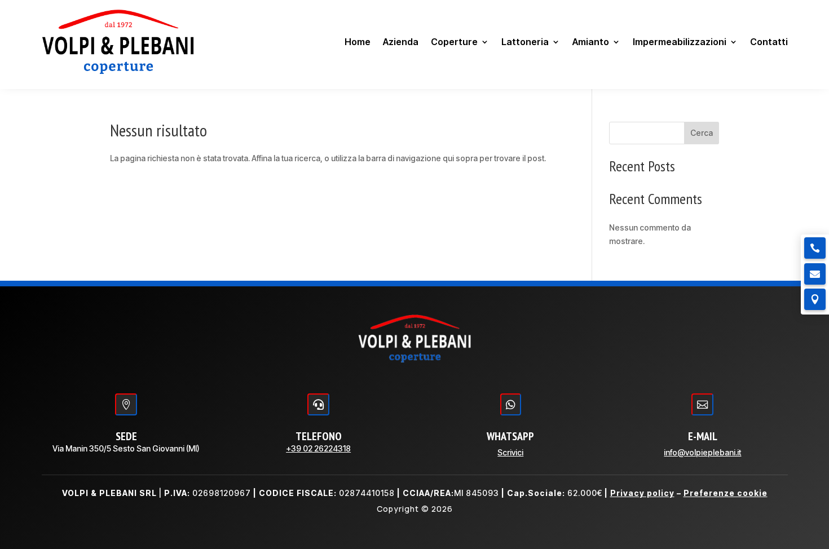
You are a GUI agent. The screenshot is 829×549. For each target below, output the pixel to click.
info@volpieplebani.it (702, 452)
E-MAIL (702, 436)
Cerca (701, 133)
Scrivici (510, 452)
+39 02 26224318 (318, 448)
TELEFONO (319, 436)
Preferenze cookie (726, 493)
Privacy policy (642, 493)
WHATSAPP (510, 436)
